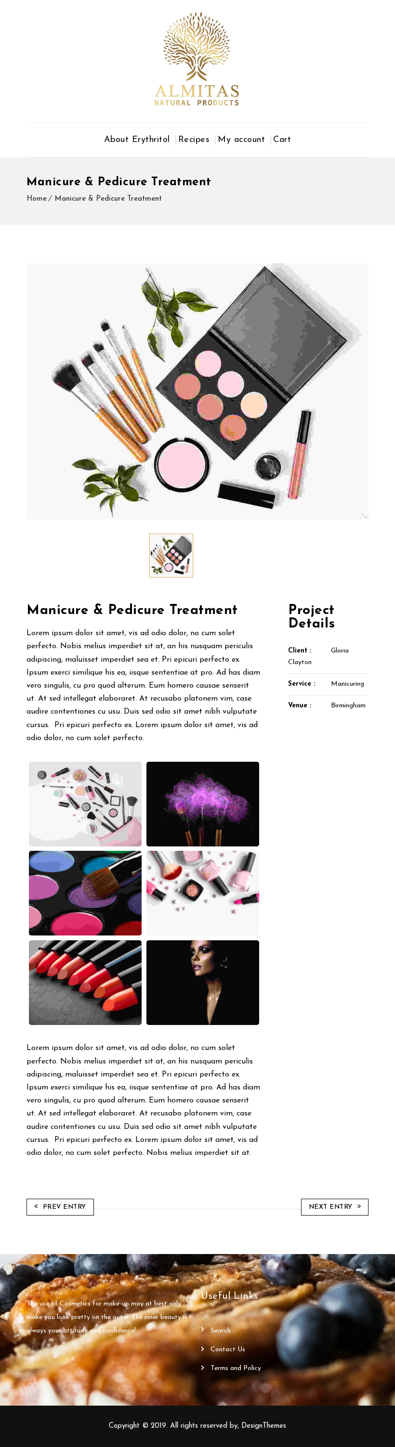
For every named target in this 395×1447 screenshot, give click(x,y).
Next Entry (331, 1207)
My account (241, 140)
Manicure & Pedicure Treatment (108, 199)
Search (221, 1330)
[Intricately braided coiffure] (85, 982)
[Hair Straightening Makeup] (203, 982)
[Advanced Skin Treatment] (85, 804)
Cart (282, 140)
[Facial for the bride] (85, 893)
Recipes (194, 140)
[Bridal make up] (203, 804)
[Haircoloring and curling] (203, 893)
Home (36, 199)
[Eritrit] (197, 59)
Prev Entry (64, 1207)
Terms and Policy (236, 1368)
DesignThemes (263, 1426)
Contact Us (228, 1349)
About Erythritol (137, 140)
